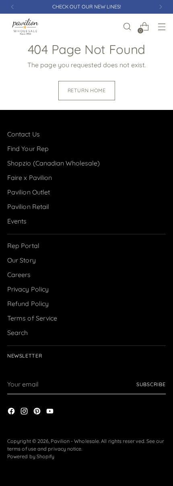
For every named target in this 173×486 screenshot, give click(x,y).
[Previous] (12, 7)
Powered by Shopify (30, 456)
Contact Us (23, 134)
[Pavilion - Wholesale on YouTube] (51, 412)
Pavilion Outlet (28, 192)
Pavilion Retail (28, 207)
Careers (19, 275)
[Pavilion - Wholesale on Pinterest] (38, 412)
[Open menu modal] (161, 27)
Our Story (21, 260)
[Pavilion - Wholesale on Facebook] (12, 412)
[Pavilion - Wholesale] (25, 26)
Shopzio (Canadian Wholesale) (53, 163)
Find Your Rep (28, 149)
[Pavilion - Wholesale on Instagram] (25, 412)
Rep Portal (23, 246)
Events (17, 221)
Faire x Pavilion (29, 178)
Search (17, 333)
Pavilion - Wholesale (75, 441)
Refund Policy (28, 304)
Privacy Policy (28, 289)
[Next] (160, 7)
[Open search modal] (127, 27)
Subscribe (151, 384)
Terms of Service (32, 318)
